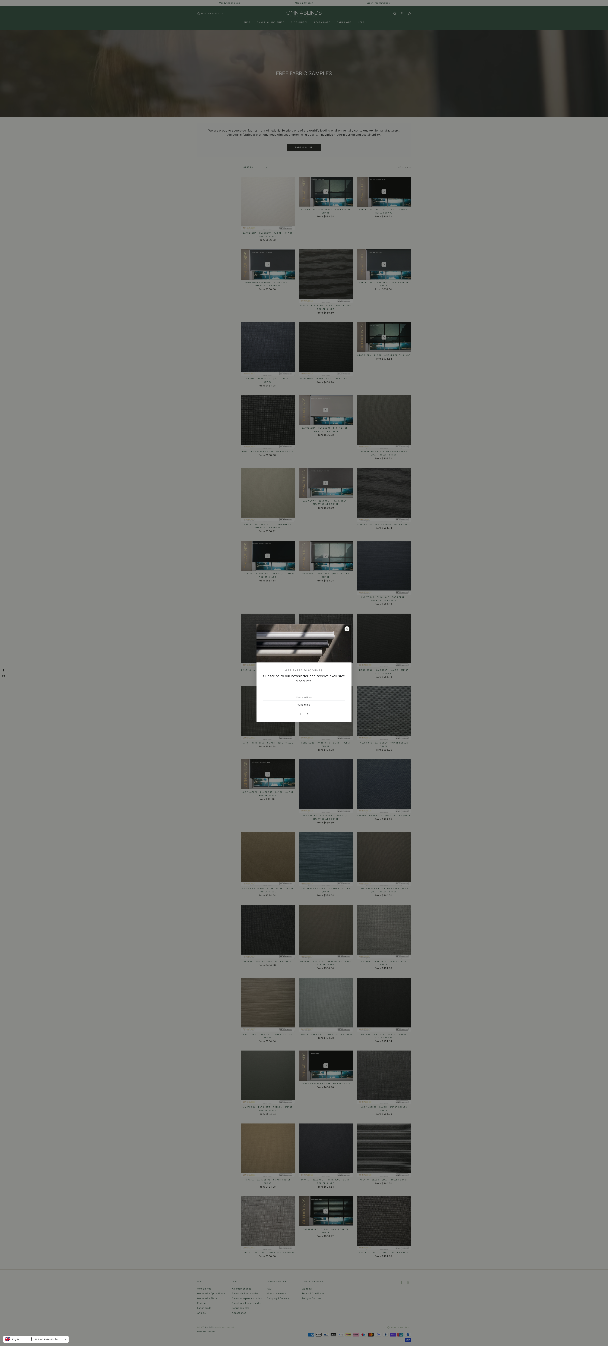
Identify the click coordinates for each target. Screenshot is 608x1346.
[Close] (347, 629)
